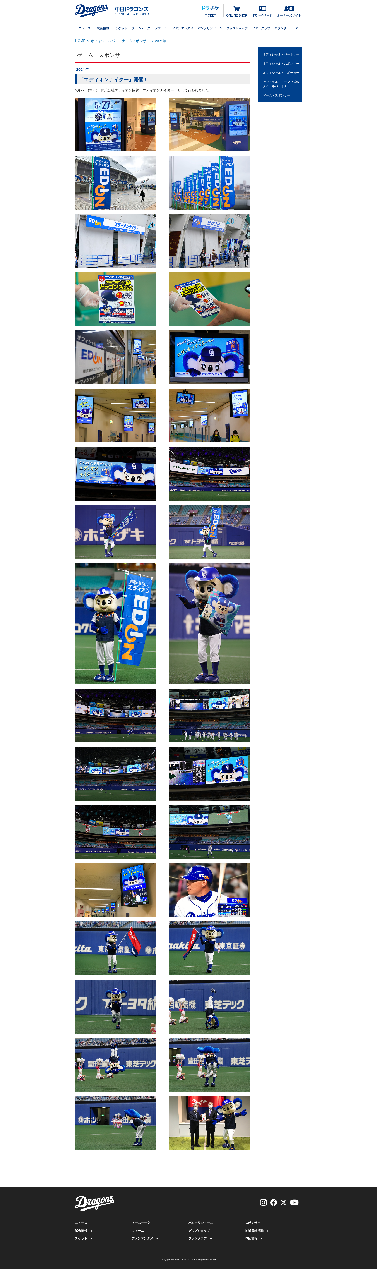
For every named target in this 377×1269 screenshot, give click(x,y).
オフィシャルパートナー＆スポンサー (120, 40)
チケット (121, 28)
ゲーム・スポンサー (276, 95)
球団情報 (251, 1238)
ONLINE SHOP (236, 15)
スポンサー (282, 28)
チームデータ (141, 28)
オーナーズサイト (289, 15)
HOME (80, 40)
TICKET (210, 15)
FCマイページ (262, 15)
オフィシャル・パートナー (281, 54)
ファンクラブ (261, 28)
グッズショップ (237, 28)
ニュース (84, 28)
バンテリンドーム (210, 28)
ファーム (161, 28)
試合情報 (103, 28)
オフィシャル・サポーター (281, 72)
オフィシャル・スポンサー (281, 63)
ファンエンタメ (182, 28)
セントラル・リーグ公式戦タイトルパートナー (281, 83)
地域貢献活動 (254, 1230)
